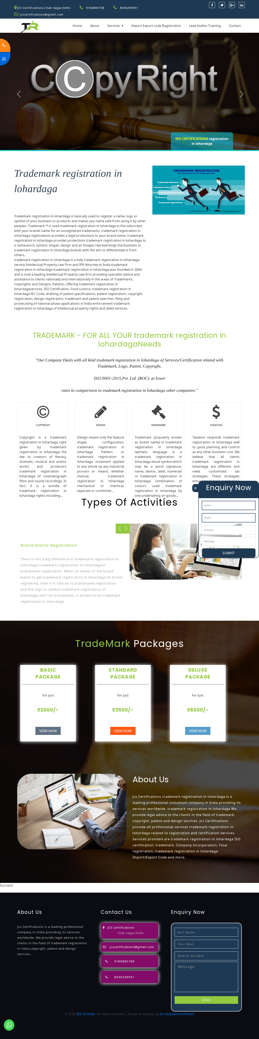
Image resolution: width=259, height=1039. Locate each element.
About (94, 25)
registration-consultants (63, 885)
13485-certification (210, 890)
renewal (207, 885)
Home (77, 25)
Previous (19, 94)
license (238, 885)
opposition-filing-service (101, 885)
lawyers (141, 885)
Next (241, 94)
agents (176, 885)
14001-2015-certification (101, 890)
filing (152, 885)
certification (26, 890)
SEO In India (85, 1014)
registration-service (29, 885)
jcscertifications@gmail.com (41, 14)
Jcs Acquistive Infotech (177, 1014)
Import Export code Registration (156, 25)
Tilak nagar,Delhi (130, 933)
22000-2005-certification (138, 890)
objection (127, 885)
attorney (163, 885)
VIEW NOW (48, 730)
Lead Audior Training (205, 25)
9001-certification (68, 890)
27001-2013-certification (176, 890)
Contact (235, 25)
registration (191, 885)
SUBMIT (229, 553)
